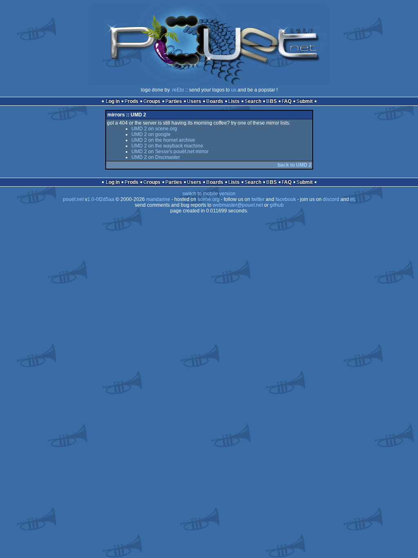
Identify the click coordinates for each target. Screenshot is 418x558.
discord (331, 199)
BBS (271, 101)
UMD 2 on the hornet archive (163, 140)
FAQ (286, 101)
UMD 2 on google (151, 134)
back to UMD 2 (294, 165)
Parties (173, 101)
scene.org (209, 199)
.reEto (177, 90)
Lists (234, 101)
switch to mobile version (209, 193)
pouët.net (73, 199)
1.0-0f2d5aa (100, 199)
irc (353, 199)
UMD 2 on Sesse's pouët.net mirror (170, 151)
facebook (286, 199)
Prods (131, 101)
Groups (151, 101)
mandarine (158, 199)
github (277, 205)
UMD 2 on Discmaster (155, 157)
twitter (258, 199)
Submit (304, 101)
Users (194, 101)
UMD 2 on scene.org (154, 129)
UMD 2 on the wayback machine (167, 146)
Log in (113, 101)
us (233, 90)
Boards (214, 101)
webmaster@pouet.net (238, 205)
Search (253, 101)
